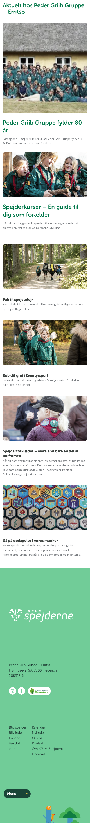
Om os (37, 738)
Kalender (38, 727)
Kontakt (37, 743)
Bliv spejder (17, 727)
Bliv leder (16, 733)
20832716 (16, 676)
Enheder (15, 738)
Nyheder (38, 733)
